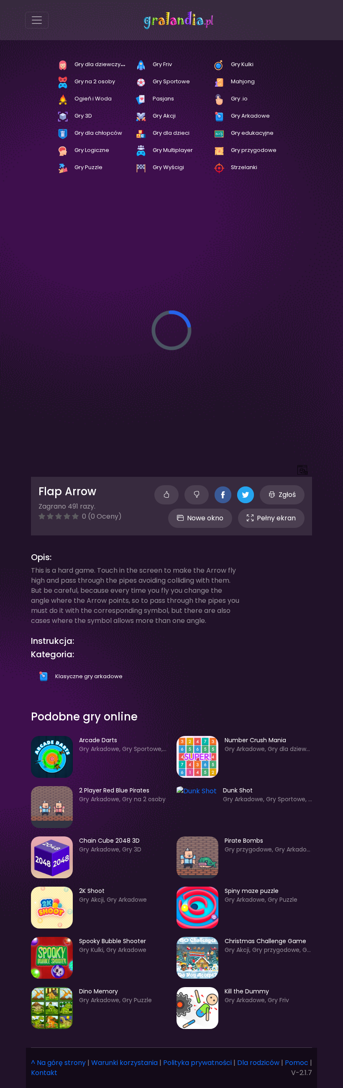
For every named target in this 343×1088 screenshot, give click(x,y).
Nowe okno (205, 518)
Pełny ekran (276, 518)
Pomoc (296, 1062)
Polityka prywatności (197, 1062)
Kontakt (44, 1073)
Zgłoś (287, 494)
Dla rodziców (258, 1062)
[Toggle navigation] (37, 20)
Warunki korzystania (124, 1062)
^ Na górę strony (58, 1062)
